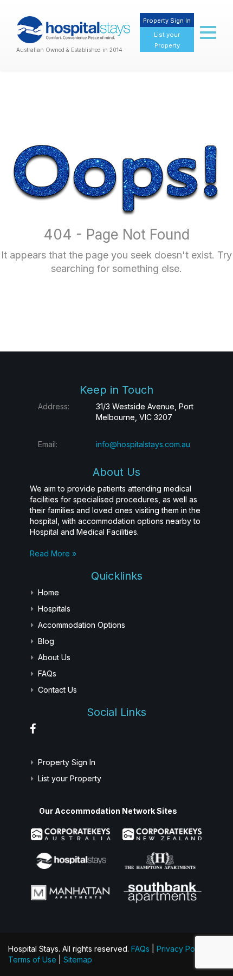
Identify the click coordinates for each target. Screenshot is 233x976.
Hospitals (54, 608)
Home (48, 592)
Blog (46, 641)
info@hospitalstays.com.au (143, 444)
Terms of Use (32, 959)
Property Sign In (167, 20)
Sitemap (77, 959)
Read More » (53, 553)
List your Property (69, 778)
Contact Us (57, 689)
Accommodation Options (81, 624)
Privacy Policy (182, 948)
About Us (54, 657)
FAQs (47, 673)
